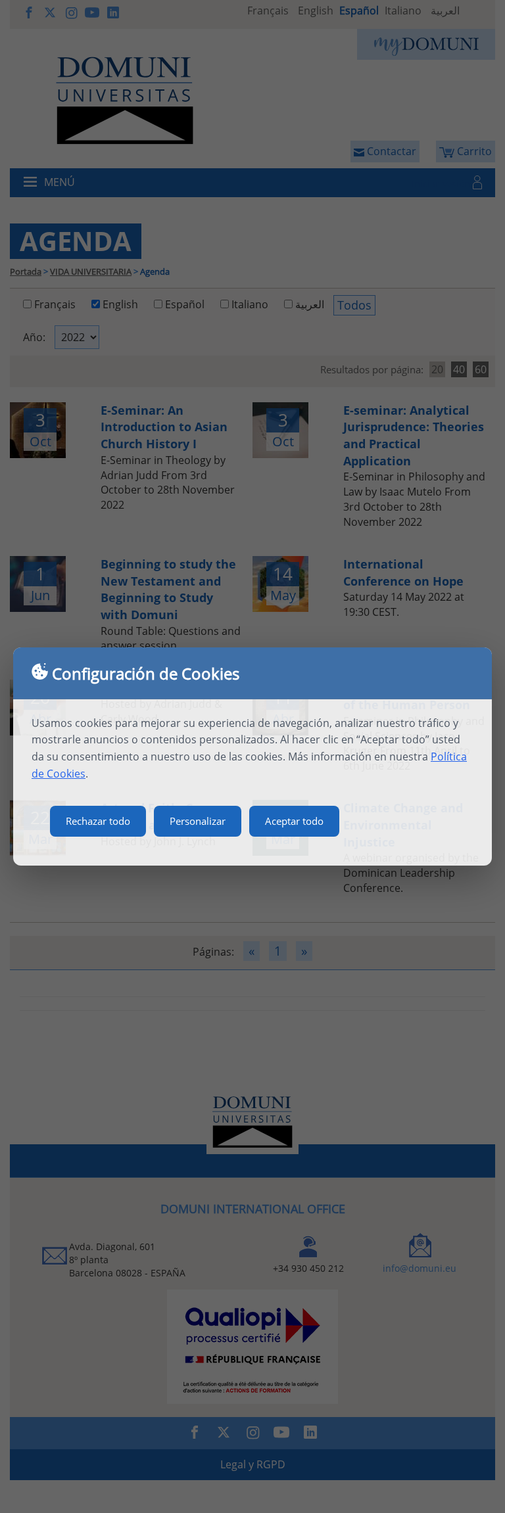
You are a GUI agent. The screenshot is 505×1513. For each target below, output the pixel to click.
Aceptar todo (294, 820)
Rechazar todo (98, 820)
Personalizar (198, 820)
